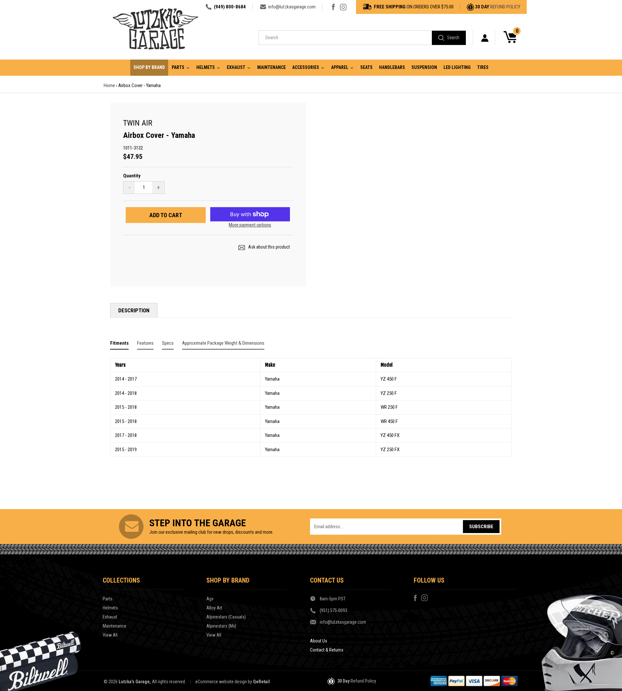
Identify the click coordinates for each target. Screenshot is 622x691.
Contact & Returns (326, 649)
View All (110, 635)
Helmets (110, 607)
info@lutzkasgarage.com (292, 7)
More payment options (250, 225)
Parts (107, 598)
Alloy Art (214, 607)
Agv (209, 598)
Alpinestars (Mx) (221, 626)
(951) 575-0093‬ (333, 610)
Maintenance (114, 626)
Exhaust (110, 616)
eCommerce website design (221, 681)
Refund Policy (505, 7)
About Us (318, 640)
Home (109, 85)
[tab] (119, 345)
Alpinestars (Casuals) (226, 616)
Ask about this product (268, 247)
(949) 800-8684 (230, 7)
